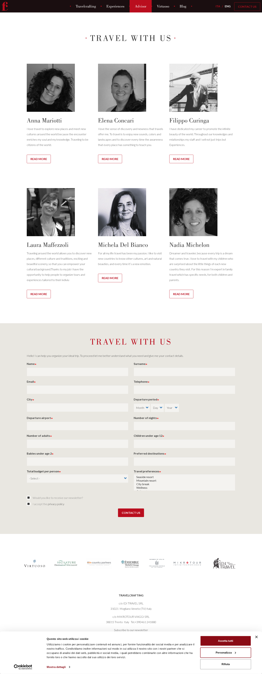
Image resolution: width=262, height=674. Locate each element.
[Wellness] (184, 487)
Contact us (131, 512)
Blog (183, 6)
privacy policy (56, 504)
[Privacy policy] (29, 504)
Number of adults (38, 435)
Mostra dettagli (56, 666)
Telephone (141, 381)
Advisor (140, 6)
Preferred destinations (149, 453)
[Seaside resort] (184, 477)
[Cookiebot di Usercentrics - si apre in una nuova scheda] (23, 667)
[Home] (6, 6)
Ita (218, 6)
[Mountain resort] (184, 480)
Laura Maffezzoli (48, 244)
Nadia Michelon (189, 244)
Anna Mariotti (44, 120)
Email (30, 381)
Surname (139, 363)
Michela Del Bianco (123, 244)
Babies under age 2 (39, 453)
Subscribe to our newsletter (131, 630)
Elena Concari (116, 120)
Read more (38, 159)
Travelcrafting (86, 6)
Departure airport (39, 417)
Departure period (145, 399)
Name (31, 363)
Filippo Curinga (189, 120)
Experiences (115, 6)
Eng (228, 6)
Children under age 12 (148, 435)
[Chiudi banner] (256, 637)
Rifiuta (226, 664)
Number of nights (145, 417)
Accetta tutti (225, 640)
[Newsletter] (29, 497)
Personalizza (224, 652)
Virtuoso (163, 6)
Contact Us (247, 6)
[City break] (184, 484)
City (29, 399)
